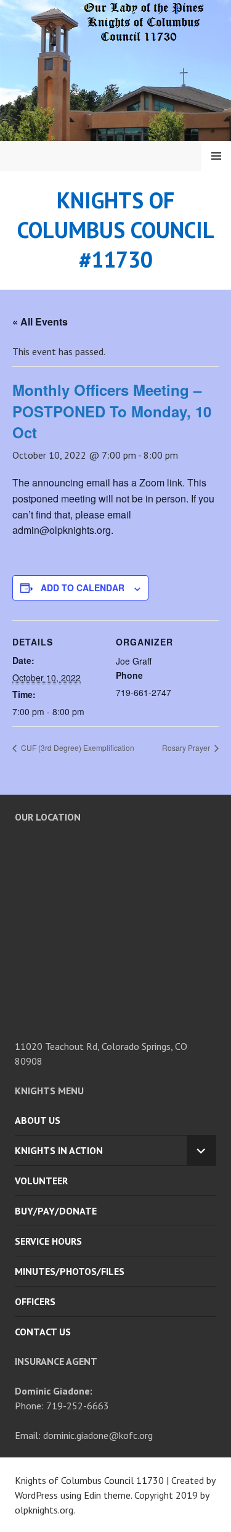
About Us (37, 1120)
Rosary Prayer (187, 747)
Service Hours (48, 1241)
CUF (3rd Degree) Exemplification (76, 747)
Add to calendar (82, 587)
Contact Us (43, 1331)
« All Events (40, 321)
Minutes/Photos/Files (69, 1271)
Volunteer (41, 1180)
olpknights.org (44, 1510)
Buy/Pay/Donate (56, 1211)
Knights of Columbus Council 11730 (89, 1480)
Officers (35, 1301)
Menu (216, 156)
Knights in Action (59, 1150)
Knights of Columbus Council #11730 (115, 230)
